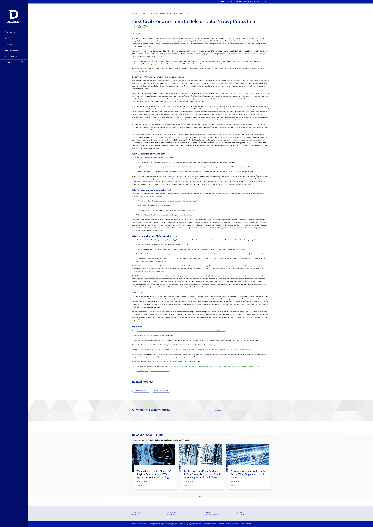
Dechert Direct (136, 512)
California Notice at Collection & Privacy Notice (214, 523)
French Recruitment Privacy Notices (157, 524)
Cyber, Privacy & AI (141, 390)
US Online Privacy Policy (171, 523)
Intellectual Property (161, 390)
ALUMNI (256, 1)
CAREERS (265, 1)
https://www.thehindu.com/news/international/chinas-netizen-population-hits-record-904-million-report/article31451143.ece (181, 331)
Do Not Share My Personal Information (195, 524)
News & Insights (143, 13)
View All (139, 486)
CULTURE (229, 1)
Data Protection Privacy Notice (194, 523)
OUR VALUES (248, 1)
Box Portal (135, 514)
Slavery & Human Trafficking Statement (176, 524)
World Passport (171, 514)
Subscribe (218, 410)
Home (134, 13)
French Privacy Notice (246, 523)
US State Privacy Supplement (232, 523)
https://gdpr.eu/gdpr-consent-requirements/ (153, 371)
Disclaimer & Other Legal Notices (157, 523)
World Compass (172, 512)
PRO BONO (239, 1)
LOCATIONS (221, 1)
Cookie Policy (182, 523)
